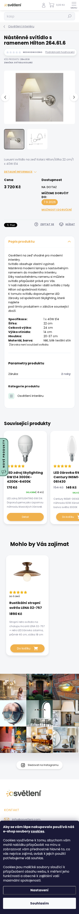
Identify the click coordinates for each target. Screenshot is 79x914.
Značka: (18, 62)
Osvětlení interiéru (30, 396)
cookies (37, 831)
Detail (25, 517)
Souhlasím (39, 903)
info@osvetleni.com (26, 819)
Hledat (70, 16)
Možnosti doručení (57, 209)
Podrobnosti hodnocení (60, 52)
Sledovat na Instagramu (43, 765)
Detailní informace (18, 171)
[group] (39, 607)
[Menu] (74, 5)
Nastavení (39, 890)
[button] (27, 623)
